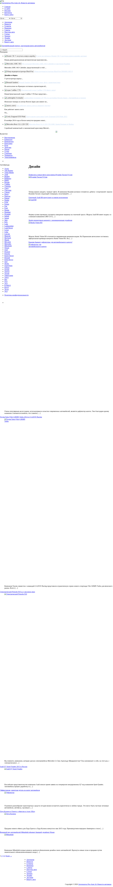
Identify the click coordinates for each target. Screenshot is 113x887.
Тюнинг (7, 36)
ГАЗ (5, 281)
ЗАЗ (6, 283)
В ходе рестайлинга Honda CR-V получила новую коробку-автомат (61, 56)
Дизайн (7, 38)
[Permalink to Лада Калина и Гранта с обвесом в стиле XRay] (58, 819)
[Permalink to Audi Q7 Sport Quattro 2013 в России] (58, 775)
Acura (6, 169)
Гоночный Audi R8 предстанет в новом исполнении (48, 197)
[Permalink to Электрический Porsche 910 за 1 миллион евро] (58, 675)
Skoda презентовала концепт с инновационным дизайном (50, 220)
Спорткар (8, 153)
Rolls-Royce (8, 260)
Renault (7, 258)
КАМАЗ (7, 285)
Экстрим (7, 40)
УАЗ (6, 291)
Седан (6, 151)
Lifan (6, 232)
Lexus (6, 230)
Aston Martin (9, 172)
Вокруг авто (9, 42)
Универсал (8, 155)
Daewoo (7, 196)
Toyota (6, 273)
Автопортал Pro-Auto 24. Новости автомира (94, 884)
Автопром (8, 22)
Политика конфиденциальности (16, 295)
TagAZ (6, 271)
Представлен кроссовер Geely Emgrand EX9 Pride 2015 (46, 116)
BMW (6, 180)
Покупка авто (9, 32)
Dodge (6, 200)
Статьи (7, 34)
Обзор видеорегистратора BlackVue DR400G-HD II (53, 71)
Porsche (7, 254)
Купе (6, 145)
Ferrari (6, 204)
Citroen (7, 192)
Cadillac (7, 184)
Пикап (6, 149)
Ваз (5, 279)
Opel (6, 250)
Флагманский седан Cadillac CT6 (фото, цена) (38, 90)
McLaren (7, 242)
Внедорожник (9, 138)
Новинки (7, 28)
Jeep (6, 220)
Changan (7, 186)
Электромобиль (10, 157)
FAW (6, 202)
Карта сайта (8, 15)
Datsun (6, 198)
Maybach (7, 238)
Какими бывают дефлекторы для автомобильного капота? (50, 242)
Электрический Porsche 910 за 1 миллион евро (17, 592)
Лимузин (7, 147)
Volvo (6, 277)
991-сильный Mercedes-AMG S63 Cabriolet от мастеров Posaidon (46, 64)
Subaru (6, 268)
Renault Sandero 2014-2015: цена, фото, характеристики (39, 82)
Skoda (6, 264)
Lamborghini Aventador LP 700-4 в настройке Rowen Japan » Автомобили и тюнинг (55, 98)
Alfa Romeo (8, 171)
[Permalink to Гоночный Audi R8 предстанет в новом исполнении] (58, 205)
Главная (7, 7)
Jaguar (6, 218)
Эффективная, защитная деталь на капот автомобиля (20, 790)
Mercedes (7, 244)
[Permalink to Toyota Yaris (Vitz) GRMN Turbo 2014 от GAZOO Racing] (58, 500)
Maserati (7, 236)
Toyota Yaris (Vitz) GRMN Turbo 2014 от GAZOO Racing (21, 417)
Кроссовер (8, 143)
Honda (6, 210)
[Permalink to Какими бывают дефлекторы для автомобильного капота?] (58, 326)
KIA (6, 222)
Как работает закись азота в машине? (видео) (33, 105)
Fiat (5, 206)
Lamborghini (8, 226)
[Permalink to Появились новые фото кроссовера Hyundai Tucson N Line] (58, 182)
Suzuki (6, 270)
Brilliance (7, 178)
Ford (6, 208)
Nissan (6, 248)
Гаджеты (7, 26)
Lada (6, 224)
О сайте (7, 9)
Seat (5, 262)
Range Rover (9, 256)
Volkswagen (8, 275)
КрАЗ (6, 287)
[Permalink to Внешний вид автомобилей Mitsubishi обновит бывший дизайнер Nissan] (58, 841)
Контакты (8, 13)
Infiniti (6, 216)
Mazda (6, 240)
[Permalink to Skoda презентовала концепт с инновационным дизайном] (58, 228)
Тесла (6, 289)
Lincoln (7, 234)
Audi (6, 174)
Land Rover (8, 228)
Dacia (6, 194)
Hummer (7, 212)
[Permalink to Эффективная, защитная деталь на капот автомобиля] (58, 797)
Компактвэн (9, 141)
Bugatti (6, 182)
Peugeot (7, 252)
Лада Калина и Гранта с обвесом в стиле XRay (17, 811)
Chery (6, 188)
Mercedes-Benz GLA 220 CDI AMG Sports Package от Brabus (51, 124)
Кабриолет (8, 139)
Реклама (7, 11)
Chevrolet (7, 190)
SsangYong (8, 266)
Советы (7, 30)
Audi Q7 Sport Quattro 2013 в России (13, 767)
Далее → (8, 856)
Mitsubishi (8, 246)
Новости (7, 24)
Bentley (7, 176)
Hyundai (7, 214)
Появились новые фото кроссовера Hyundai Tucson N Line (50, 175)
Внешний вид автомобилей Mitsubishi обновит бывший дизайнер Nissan (27, 832)
